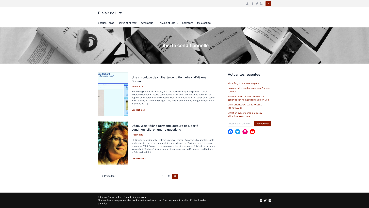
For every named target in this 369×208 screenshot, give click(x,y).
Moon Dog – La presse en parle (243, 83)
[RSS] (261, 3)
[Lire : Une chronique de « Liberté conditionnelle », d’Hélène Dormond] (113, 94)
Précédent (108, 176)
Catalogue (147, 23)
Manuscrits (204, 23)
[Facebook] (252, 3)
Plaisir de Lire (110, 13)
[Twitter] (257, 3)
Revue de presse (127, 23)
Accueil (102, 23)
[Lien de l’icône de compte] (247, 3)
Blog (111, 23)
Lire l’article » (139, 109)
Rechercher (263, 123)
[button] (268, 3)
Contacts (187, 23)
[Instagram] (269, 200)
